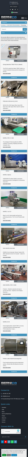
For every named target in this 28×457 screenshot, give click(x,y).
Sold (3, 409)
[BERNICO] (9, 383)
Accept (4, 455)
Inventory (4, 407)
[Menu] (22, 18)
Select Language (13, 6)
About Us (4, 417)
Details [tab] (7, 60)
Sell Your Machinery (6, 413)
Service (3, 422)
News (3, 411)
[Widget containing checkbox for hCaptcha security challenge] (11, 431)
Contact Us (14, 77)
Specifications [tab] (20, 60)
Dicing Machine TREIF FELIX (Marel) (12, 64)
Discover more (7, 73)
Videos (3, 415)
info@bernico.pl (14, 2)
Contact (3, 420)
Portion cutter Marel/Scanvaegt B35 (12, 358)
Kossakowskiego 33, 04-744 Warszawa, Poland (13, 398)
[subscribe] (25, 437)
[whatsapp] (14, 12)
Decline (8, 455)
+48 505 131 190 (14, 3)
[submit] (25, 29)
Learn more (14, 455)
